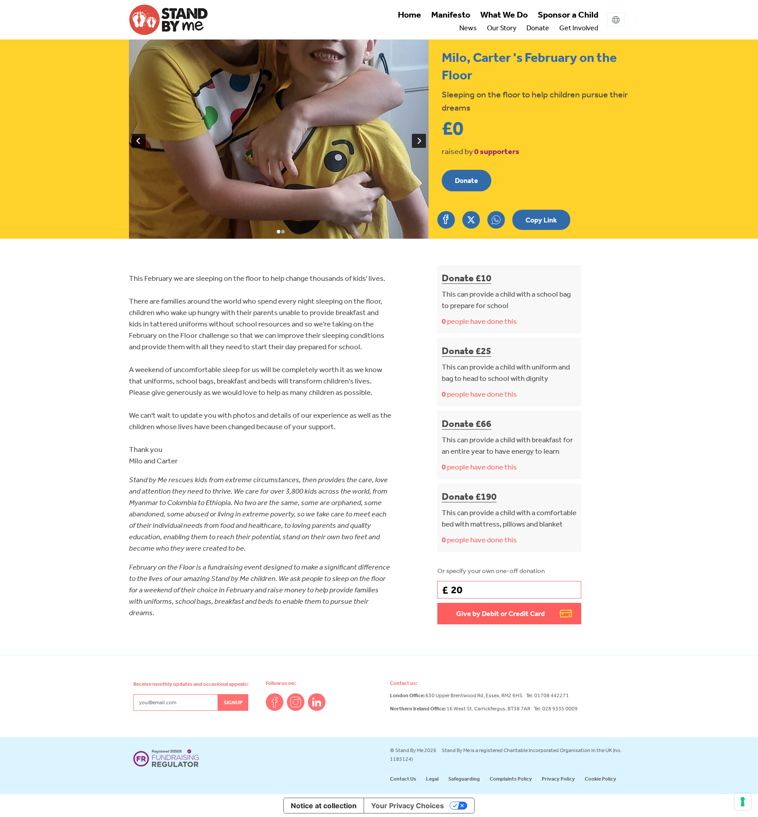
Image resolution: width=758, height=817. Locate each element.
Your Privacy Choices (407, 805)
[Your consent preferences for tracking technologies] (742, 801)
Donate (537, 27)
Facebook (274, 702)
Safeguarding (464, 778)
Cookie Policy (600, 778)
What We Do (504, 14)
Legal (432, 778)
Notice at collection (324, 805)
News (468, 27)
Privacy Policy (558, 778)
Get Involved (578, 27)
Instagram (295, 702)
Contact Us (403, 778)
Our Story (501, 27)
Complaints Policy (511, 778)
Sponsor (568, 14)
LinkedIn (316, 702)
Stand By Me (168, 19)
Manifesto (450, 14)
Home (409, 14)
